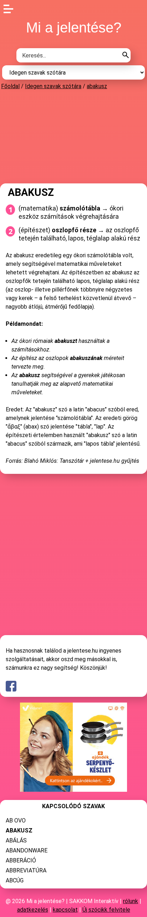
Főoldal (10, 86)
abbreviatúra (26, 870)
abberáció (21, 860)
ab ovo (16, 820)
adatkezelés (32, 909)
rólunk (130, 901)
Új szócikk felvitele (106, 909)
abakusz (97, 86)
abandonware (26, 850)
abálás (16, 840)
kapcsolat (65, 909)
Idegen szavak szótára (53, 86)
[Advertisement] (73, 136)
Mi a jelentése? (73, 27)
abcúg (15, 880)
